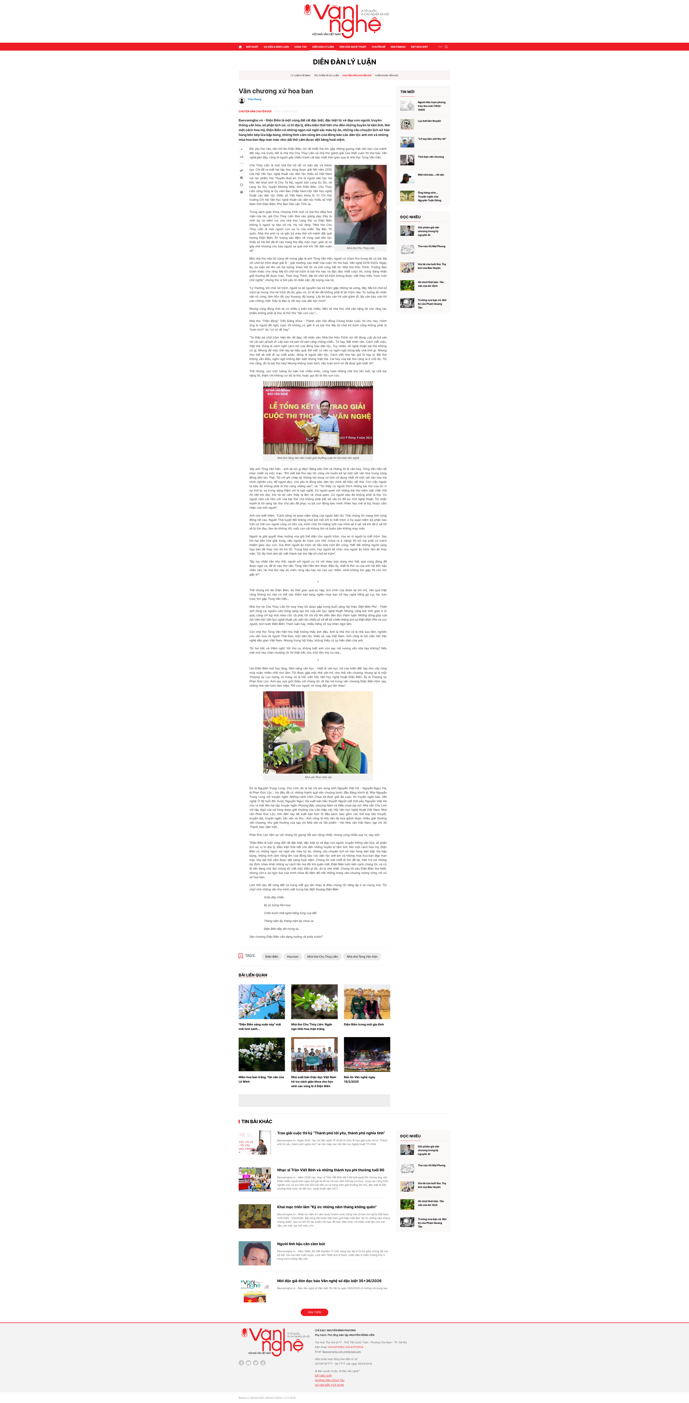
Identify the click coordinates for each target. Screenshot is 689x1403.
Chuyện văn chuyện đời (357, 75)
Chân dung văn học (387, 75)
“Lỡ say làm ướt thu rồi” (432, 138)
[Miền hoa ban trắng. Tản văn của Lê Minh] (262, 1054)
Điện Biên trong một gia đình (364, 1024)
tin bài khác (256, 1121)
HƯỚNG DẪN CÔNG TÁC (329, 1380)
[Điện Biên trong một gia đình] (367, 1001)
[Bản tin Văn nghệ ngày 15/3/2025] (367, 1054)
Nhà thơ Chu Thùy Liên (322, 957)
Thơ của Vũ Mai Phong (431, 246)
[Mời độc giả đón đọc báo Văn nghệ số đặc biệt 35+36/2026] (255, 1290)
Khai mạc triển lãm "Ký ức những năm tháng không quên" (327, 1207)
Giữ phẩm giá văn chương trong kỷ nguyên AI (428, 231)
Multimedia (398, 46)
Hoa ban (293, 957)
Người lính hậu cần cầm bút (301, 1244)
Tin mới (407, 92)
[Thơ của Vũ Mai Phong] (407, 249)
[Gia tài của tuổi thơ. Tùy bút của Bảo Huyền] (407, 267)
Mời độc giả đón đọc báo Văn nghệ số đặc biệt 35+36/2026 (329, 1281)
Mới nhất (252, 46)
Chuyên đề (378, 46)
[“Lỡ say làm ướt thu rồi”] (407, 142)
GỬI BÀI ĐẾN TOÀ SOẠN (329, 1384)
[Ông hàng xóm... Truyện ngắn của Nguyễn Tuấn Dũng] (407, 196)
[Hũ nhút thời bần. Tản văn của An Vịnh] (407, 285)
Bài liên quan (253, 975)
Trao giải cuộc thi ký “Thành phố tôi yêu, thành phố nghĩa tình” (331, 1133)
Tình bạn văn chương (431, 156)
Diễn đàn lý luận (323, 46)
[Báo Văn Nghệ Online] (344, 21)
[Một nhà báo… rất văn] (407, 178)
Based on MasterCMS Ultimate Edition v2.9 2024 (267, 1397)
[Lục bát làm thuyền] (407, 124)
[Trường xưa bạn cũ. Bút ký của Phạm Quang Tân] (407, 303)
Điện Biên (271, 957)
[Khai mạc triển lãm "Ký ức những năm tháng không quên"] (255, 1216)
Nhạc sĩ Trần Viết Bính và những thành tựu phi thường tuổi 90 (330, 1170)
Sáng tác (300, 46)
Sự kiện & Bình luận (276, 46)
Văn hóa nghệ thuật (352, 46)
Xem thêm (314, 1312)
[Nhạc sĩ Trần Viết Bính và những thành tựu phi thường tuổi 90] (255, 1179)
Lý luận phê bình (300, 75)
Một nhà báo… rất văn (431, 174)
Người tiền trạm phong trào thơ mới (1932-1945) (432, 106)
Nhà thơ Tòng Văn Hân (362, 957)
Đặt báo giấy (419, 46)
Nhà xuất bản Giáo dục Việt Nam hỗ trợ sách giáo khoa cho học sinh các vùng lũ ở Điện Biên (313, 1081)
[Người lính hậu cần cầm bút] (255, 1253)
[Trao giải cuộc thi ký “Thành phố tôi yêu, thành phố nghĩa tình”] (255, 1142)
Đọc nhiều (410, 217)
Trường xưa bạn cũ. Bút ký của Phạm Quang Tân (432, 303)
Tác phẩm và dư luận (326, 75)
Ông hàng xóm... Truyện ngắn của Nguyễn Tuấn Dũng (429, 196)
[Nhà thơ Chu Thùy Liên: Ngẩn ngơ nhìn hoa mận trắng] (314, 1001)
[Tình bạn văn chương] (407, 160)
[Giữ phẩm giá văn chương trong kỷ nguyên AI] (407, 230)
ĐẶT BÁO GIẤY (323, 1375)
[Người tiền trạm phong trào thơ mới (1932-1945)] (407, 105)
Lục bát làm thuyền (429, 120)
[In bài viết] (241, 192)
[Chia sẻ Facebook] (241, 178)
